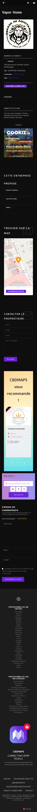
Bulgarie (18, 620)
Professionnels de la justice (18, 708)
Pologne (19, 657)
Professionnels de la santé (19, 710)
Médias (18, 704)
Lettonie (19, 647)
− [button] (6, 244)
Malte (19, 653)
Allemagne (18, 612)
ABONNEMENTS (18, 783)
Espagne (18, 630)
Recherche (18, 495)
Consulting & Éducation (18, 692)
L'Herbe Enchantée (16, 437)
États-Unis (18, 632)
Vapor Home (13, 78)
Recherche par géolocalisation (24, 489)
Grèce (18, 638)
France (18, 636)
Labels (18, 698)
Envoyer (10, 359)
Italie (18, 645)
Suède (18, 665)
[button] (12, 463)
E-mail (5, 560)
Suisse (18, 667)
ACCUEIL (7, 779)
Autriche (18, 616)
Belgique (18, 618)
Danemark (18, 628)
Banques (18, 685)
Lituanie (18, 649)
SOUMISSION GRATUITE (23, 779)
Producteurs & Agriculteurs (14, 442)
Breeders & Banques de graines (18, 690)
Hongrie (18, 640)
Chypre (18, 624)
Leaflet (6, 285)
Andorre (18, 614)
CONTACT (29, 791)
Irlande (18, 642)
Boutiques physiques (18, 687)
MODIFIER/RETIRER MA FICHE (18, 787)
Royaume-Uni (18, 663)
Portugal (18, 659)
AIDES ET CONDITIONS (13, 791)
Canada (18, 622)
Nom (5, 550)
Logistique (18, 702)
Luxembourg (18, 651)
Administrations (18, 681)
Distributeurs (18, 694)
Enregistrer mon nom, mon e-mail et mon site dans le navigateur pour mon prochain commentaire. (18, 571)
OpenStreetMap (18, 285)
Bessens (12, 433)
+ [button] (6, 241)
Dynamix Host (28, 796)
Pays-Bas (18, 655)
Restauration (18, 712)
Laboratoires (18, 700)
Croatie (18, 626)
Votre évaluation (8, 519)
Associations (18, 683)
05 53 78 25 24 (18, 74)
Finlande (18, 634)
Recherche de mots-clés (6, 483)
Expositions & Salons (19, 696)
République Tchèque (18, 661)
